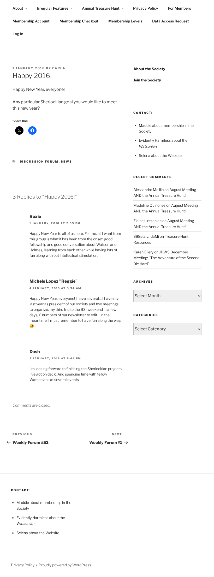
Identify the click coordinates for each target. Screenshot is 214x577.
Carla (59, 68)
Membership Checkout (79, 21)
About (18, 8)
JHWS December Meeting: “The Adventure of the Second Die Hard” (166, 258)
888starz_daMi (146, 236)
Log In (18, 34)
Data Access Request (170, 21)
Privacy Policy (145, 8)
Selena (144, 155)
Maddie (145, 125)
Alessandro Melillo (148, 189)
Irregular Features (52, 8)
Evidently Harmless (155, 140)
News (66, 161)
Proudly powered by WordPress (65, 565)
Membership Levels (125, 21)
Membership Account (31, 21)
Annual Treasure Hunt (101, 8)
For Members (179, 8)
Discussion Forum (39, 161)
